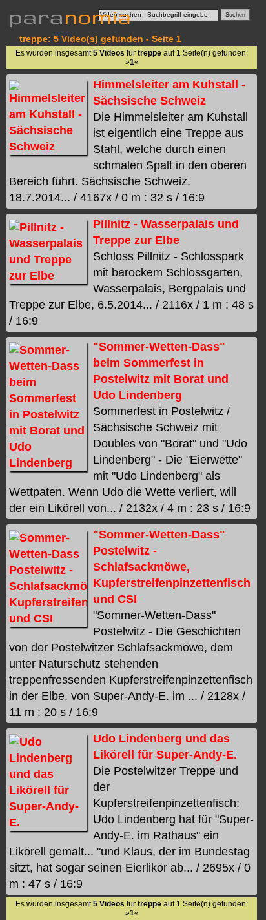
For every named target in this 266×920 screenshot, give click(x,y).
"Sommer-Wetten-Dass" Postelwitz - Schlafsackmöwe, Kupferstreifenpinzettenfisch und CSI (172, 567)
